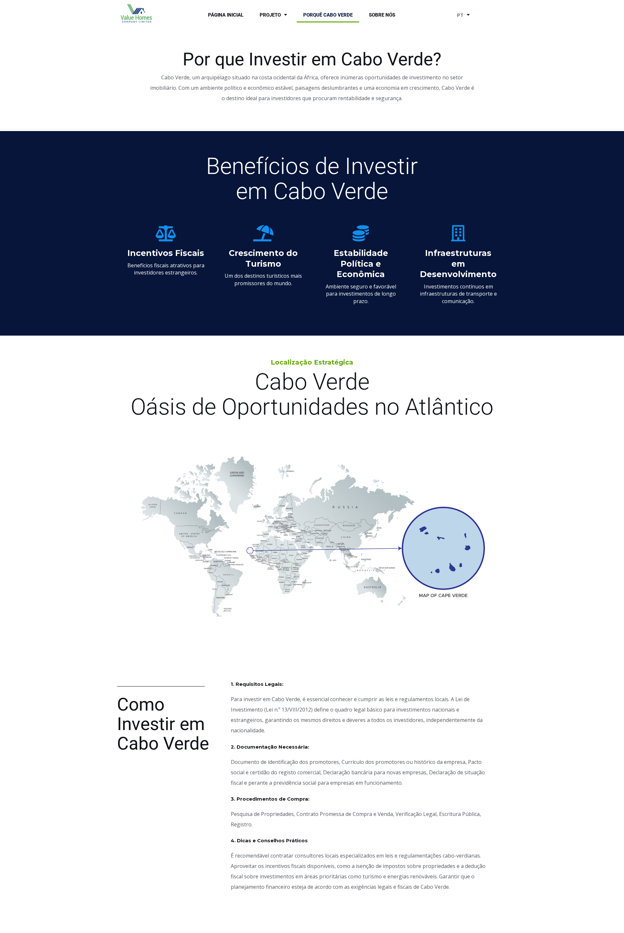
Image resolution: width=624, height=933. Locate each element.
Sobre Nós (382, 15)
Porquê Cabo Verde (328, 15)
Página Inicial (225, 15)
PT (460, 15)
